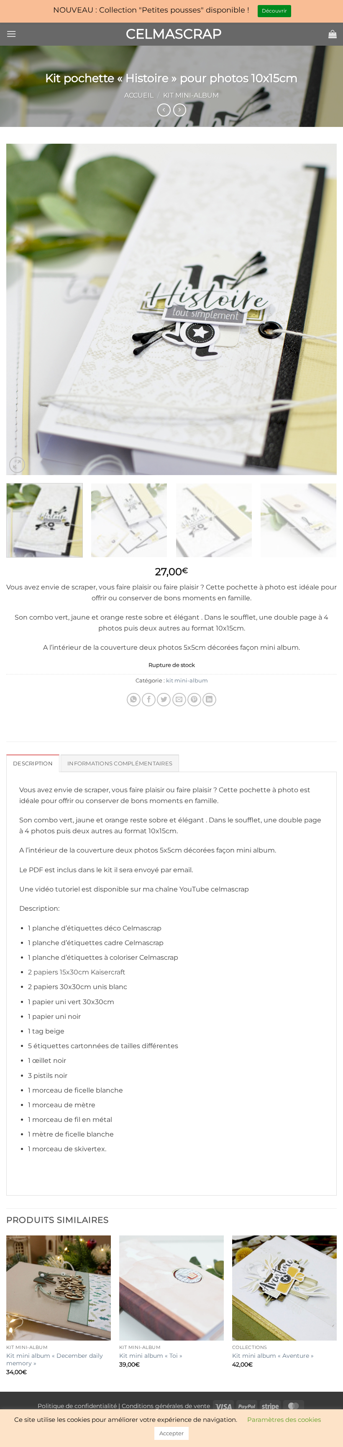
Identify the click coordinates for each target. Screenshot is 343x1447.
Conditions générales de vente (166, 1406)
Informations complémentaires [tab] (119, 763)
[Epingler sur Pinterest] (194, 700)
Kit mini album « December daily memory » (54, 1359)
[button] (11, 33)
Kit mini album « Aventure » (273, 1355)
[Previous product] (179, 109)
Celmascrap (171, 34)
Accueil (139, 95)
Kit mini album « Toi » (150, 1355)
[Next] (319, 309)
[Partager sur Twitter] (164, 700)
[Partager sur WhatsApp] (134, 700)
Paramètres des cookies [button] (284, 1420)
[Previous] (23, 309)
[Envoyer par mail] (179, 700)
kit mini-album (191, 95)
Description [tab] (33, 763)
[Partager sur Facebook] (149, 700)
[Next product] (163, 109)
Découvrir (274, 11)
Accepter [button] (171, 1433)
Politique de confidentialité (77, 1406)
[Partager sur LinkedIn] (209, 700)
